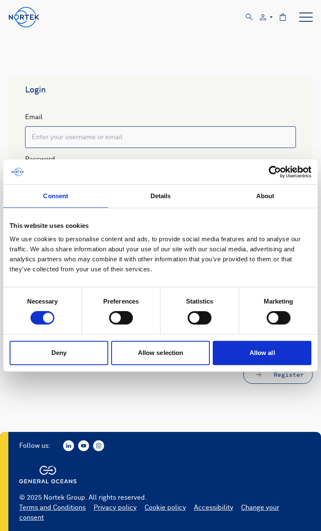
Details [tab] (160, 195)
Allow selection (160, 352)
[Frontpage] (24, 17)
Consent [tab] (55, 195)
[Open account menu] (266, 17)
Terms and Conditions (52, 507)
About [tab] (265, 195)
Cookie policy (165, 507)
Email (34, 117)
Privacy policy (115, 507)
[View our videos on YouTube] (83, 445)
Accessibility (213, 507)
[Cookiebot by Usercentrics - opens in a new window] (274, 172)
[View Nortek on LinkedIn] (68, 445)
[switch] (121, 317)
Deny (58, 352)
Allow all (262, 352)
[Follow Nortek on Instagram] (98, 445)
